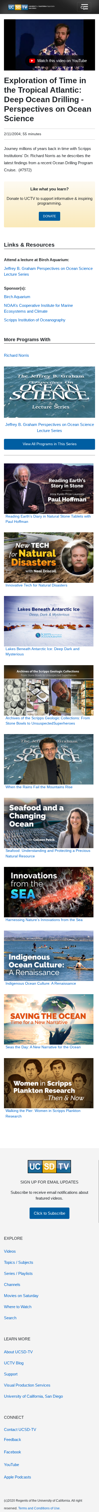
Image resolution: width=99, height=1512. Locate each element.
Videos (10, 1251)
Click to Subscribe (49, 1213)
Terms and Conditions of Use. (39, 1508)
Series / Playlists (18, 1273)
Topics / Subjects (18, 1262)
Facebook (12, 1452)
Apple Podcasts (17, 1477)
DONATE (49, 216)
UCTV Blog (13, 1363)
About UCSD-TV (18, 1352)
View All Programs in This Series (50, 444)
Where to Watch (17, 1306)
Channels (12, 1284)
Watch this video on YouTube (58, 62)
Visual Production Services (27, 1385)
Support (10, 1374)
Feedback (12, 1439)
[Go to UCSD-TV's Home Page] (31, 7)
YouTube (11, 1464)
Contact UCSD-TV (20, 1429)
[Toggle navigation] (84, 7)
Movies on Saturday (21, 1295)
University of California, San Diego (33, 1396)
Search (10, 1318)
